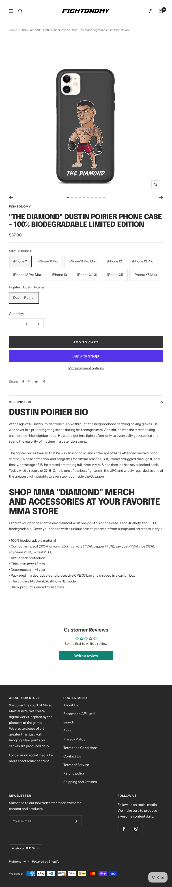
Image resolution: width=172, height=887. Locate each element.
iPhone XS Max (145, 275)
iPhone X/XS (87, 275)
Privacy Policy (74, 739)
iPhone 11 (20, 261)
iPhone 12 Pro (142, 261)
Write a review (86, 655)
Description (20, 402)
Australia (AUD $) (23, 848)
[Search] (20, 11)
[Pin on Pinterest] (29, 381)
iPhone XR (115, 275)
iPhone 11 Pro (48, 261)
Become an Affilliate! (79, 714)
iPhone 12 (114, 261)
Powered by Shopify (45, 861)
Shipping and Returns (80, 782)
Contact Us (72, 756)
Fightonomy (20, 206)
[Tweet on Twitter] (36, 381)
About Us (70, 705)
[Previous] (11, 197)
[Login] (151, 11)
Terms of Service (76, 765)
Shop (67, 731)
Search (68, 722)
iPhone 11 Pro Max (83, 261)
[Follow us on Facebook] (124, 829)
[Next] (161, 197)
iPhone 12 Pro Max (27, 275)
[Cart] (161, 11)
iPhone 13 (59, 275)
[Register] (75, 821)
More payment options (86, 368)
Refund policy (74, 773)
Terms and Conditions (80, 748)
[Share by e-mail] (43, 381)
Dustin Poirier (24, 297)
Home (13, 30)
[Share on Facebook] (23, 381)
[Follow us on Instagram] (136, 829)
